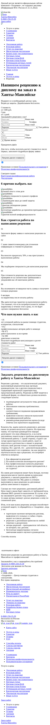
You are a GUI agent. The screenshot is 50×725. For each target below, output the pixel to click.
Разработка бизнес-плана (17, 607)
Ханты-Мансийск (9, 17)
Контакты (10, 40)
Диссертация (6, 178)
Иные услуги (12, 70)
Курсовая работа (13, 47)
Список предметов (14, 646)
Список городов (13, 648)
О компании (11, 31)
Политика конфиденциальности (20, 659)
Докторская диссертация (17, 67)
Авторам (10, 38)
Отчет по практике (14, 49)
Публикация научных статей (18, 63)
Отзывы (9, 35)
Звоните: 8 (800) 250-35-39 (12, 564)
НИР (8, 609)
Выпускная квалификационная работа (18, 176)
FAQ (8, 639)
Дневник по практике (15, 603)
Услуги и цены (12, 632)
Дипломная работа (14, 44)
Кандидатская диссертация (18, 65)
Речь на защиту (12, 594)
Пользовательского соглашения (32, 167)
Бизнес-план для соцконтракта (19, 53)
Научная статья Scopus (16, 60)
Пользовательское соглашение (19, 661)
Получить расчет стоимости (13, 158)
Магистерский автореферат (18, 589)
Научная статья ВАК (15, 58)
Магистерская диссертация (18, 51)
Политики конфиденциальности (15, 169)
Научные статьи (13, 56)
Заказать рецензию (9, 568)
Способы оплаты (13, 643)
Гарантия (10, 33)
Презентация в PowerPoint (17, 596)
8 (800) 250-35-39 (8, 19)
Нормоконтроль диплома (17, 591)
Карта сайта (11, 627)
